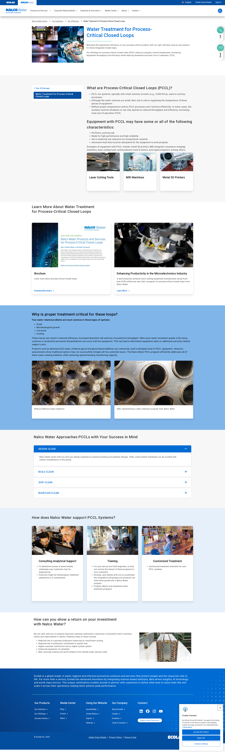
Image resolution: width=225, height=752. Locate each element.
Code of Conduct (119, 723)
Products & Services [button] (39, 11)
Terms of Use (130, 737)
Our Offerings (73, 21)
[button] (50, 10)
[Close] (220, 707)
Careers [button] (135, 11)
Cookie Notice (187, 727)
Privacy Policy (115, 737)
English (188, 2)
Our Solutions (57, 21)
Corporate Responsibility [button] (64, 11)
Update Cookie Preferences (149, 720)
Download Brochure (43, 291)
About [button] (124, 11)
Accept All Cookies (201, 732)
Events (63, 714)
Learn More (122, 291)
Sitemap (89, 723)
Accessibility (91, 709)
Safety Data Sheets (203, 2)
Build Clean (46, 471)
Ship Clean (45, 482)
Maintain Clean (48, 493)
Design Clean (47, 448)
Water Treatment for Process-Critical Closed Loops (54, 95)
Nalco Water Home (39, 21)
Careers (115, 714)
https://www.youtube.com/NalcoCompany (161, 711)
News (62, 718)
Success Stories (41, 718)
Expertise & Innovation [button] (90, 11)
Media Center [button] (110, 11)
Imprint (89, 718)
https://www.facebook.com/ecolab (147, 711)
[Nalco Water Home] (16, 11)
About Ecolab (117, 709)
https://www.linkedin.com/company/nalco (141, 711)
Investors (115, 718)
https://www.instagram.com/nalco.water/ (154, 711)
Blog (62, 709)
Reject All (201, 738)
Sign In (218, 2)
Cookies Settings (201, 744)
